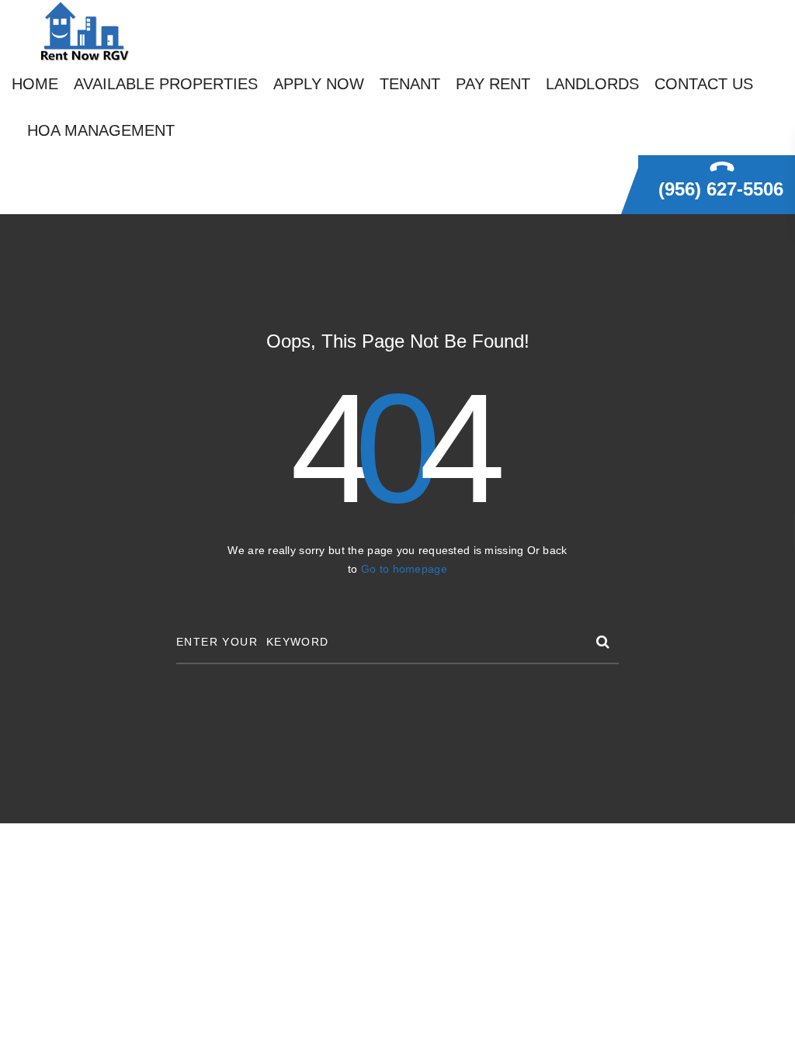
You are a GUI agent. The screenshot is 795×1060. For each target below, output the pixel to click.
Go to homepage (404, 569)
